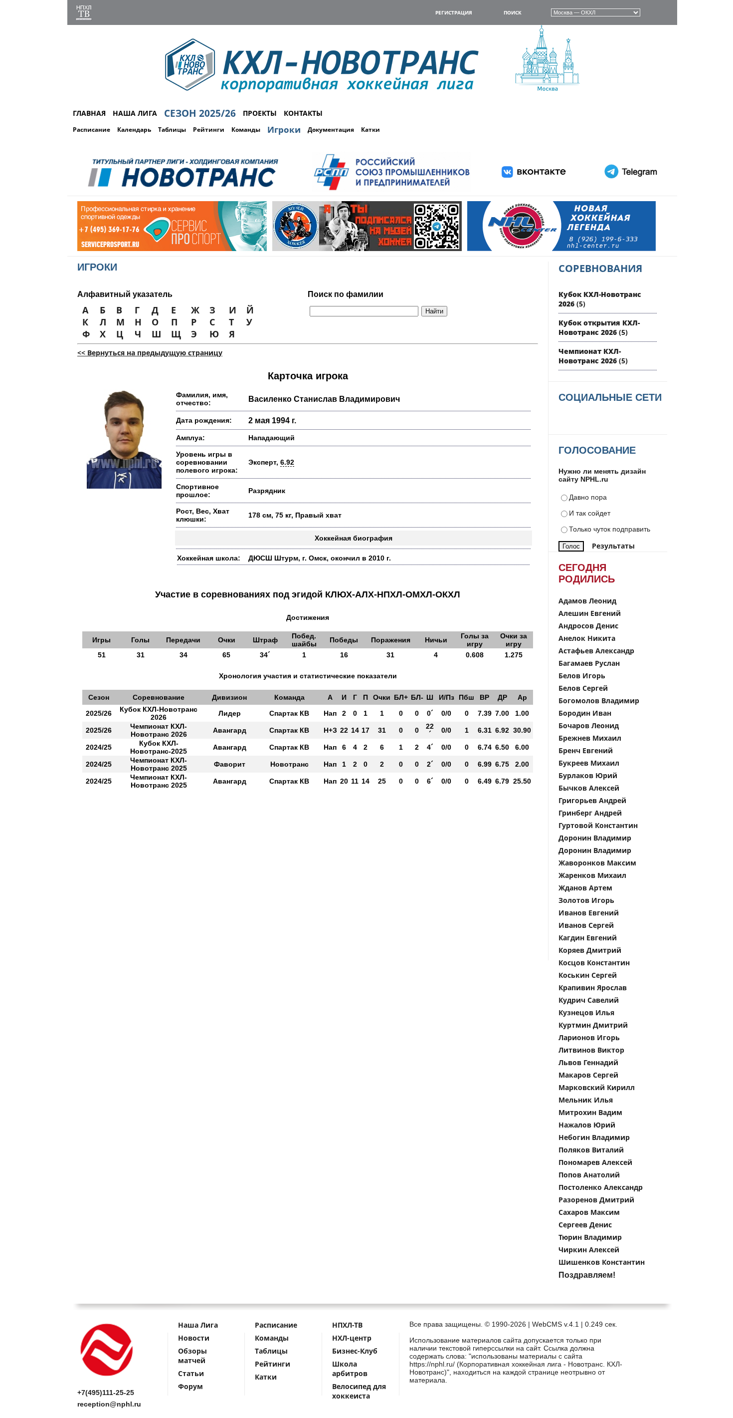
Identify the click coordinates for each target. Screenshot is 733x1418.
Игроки (284, 129)
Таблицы (172, 129)
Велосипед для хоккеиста (359, 1391)
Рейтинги (208, 129)
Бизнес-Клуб (354, 1351)
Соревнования (600, 268)
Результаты (613, 546)
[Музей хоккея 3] (339, 249)
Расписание (91, 129)
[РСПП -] (391, 190)
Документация (331, 129)
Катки (370, 129)
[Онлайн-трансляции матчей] (83, 13)
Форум (190, 1386)
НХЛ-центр (351, 1338)
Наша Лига (198, 1325)
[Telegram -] (629, 190)
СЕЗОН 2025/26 (200, 113)
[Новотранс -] (182, 190)
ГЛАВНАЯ (89, 113)
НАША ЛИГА (135, 113)
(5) (599, 327)
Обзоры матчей (192, 1355)
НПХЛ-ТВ (347, 1325)
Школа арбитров (349, 1368)
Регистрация (453, 12)
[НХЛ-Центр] (534, 249)
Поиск (513, 12)
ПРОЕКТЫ (260, 113)
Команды (245, 129)
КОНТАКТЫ (303, 113)
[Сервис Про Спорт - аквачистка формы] (144, 249)
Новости (193, 1338)
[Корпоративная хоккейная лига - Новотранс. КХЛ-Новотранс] (107, 1378)
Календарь (134, 129)
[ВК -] (534, 190)
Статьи (191, 1373)
